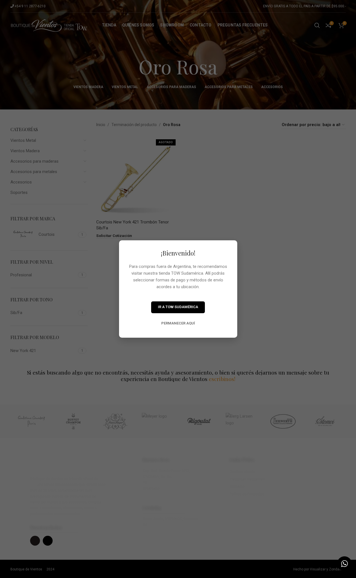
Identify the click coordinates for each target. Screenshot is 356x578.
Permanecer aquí (178, 323)
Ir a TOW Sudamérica (178, 307)
